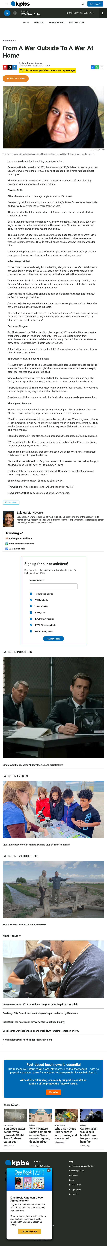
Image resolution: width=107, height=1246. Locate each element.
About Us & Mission (42, 1166)
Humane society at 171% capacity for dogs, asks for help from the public (40, 1004)
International (56, 22)
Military (83, 1125)
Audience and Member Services (81, 1166)
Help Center (74, 1194)
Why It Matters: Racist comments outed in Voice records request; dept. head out (40, 1135)
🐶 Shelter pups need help (18, 538)
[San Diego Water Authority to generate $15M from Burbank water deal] (15, 1115)
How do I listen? (75, 1185)
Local (26, 22)
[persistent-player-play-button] (7, 13)
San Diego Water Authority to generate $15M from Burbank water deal (14, 1135)
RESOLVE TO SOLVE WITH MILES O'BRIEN (24, 924)
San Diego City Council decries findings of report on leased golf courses (40, 1013)
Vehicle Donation (41, 1240)
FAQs (71, 1180)
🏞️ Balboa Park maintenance (19, 543)
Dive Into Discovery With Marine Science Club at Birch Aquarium (36, 844)
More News (11, 1105)
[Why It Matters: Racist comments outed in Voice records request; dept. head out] (40, 1115)
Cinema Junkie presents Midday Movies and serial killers (33, 765)
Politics (32, 1125)
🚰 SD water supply (15, 548)
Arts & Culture (60, 1125)
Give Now (95, 3)
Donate (53, 1092)
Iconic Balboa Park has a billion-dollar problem (27, 1039)
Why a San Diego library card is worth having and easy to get (66, 1133)
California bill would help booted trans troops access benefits (89, 1135)
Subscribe (53, 638)
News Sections (76, 22)
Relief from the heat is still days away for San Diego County (33, 1022)
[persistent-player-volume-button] (15, 13)
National (39, 22)
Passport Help (75, 1189)
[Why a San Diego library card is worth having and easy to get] (66, 1115)
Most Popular (11, 935)
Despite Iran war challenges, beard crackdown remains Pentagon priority (41, 1030)
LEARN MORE (29, 1231)
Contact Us (73, 1175)
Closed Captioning (76, 1171)
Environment (8, 1125)
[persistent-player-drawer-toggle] (103, 13)
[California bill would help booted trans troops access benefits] (91, 1115)
